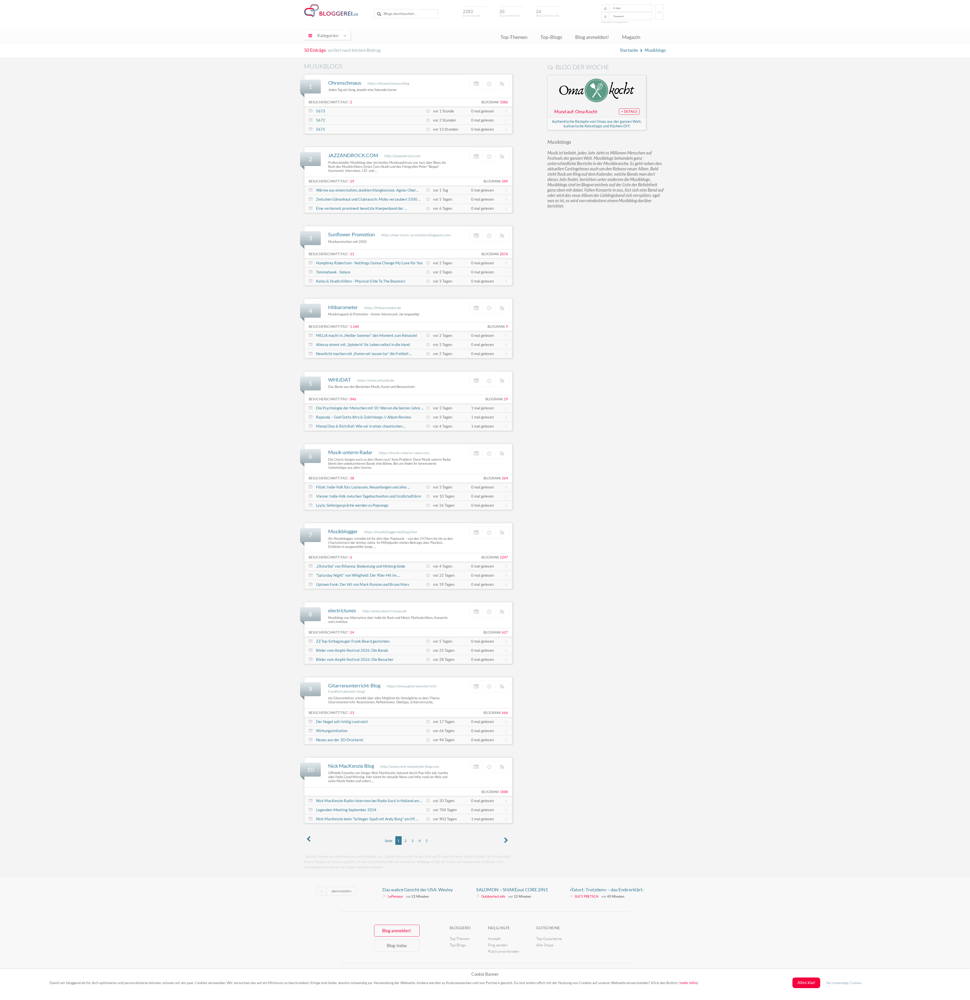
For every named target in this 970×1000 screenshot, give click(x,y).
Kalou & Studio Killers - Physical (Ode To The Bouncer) (360, 281)
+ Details (629, 111)
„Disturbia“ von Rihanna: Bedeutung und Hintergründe (360, 566)
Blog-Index (397, 945)
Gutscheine (548, 927)
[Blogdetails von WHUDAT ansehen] (476, 380)
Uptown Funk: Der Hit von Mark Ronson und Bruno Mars (362, 584)
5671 (320, 129)
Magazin (631, 37)
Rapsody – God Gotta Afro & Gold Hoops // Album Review (363, 417)
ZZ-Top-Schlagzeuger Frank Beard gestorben (353, 641)
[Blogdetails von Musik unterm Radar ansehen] (476, 453)
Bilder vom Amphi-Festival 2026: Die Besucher (355, 659)
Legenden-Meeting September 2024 (346, 809)
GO (660, 12)
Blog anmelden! (592, 37)
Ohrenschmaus (344, 83)
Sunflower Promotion (351, 234)
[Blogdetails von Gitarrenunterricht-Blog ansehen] (476, 686)
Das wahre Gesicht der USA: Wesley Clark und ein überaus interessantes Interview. (417, 889)
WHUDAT (339, 380)
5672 (320, 120)
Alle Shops (544, 945)
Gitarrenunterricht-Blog (354, 685)
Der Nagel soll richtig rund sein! (342, 721)
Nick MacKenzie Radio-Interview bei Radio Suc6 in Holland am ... (369, 800)
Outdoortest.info (493, 896)
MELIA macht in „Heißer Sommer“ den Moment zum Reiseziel (366, 335)
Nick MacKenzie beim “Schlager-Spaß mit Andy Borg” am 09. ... (367, 819)
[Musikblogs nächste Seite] (506, 840)
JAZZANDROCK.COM (353, 155)
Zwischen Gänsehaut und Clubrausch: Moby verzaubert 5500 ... (368, 199)
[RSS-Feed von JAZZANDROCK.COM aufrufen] (502, 156)
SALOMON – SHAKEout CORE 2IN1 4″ (512, 889)
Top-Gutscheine (549, 938)
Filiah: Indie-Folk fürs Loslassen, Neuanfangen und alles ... (363, 487)
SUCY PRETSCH (586, 896)
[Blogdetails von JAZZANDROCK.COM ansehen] (476, 156)
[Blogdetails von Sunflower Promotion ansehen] (476, 235)
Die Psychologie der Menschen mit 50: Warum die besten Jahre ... (369, 408)
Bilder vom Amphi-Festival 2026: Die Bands (352, 650)
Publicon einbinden (503, 951)
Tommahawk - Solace (333, 272)
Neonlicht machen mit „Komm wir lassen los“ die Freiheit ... (364, 353)
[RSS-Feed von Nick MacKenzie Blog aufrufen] (502, 766)
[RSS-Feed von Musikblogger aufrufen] (502, 532)
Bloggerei (460, 927)
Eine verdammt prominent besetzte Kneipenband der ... (361, 208)
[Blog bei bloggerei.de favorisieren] (489, 83)
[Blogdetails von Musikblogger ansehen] (476, 532)
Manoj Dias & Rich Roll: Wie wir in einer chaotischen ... (360, 426)
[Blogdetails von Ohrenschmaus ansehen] (476, 83)
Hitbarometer (343, 307)
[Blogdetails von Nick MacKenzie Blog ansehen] (476, 766)
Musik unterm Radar (350, 452)
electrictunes (342, 610)
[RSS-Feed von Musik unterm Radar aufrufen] (502, 453)
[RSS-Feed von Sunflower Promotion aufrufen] (502, 235)
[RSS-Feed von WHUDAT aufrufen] (502, 380)
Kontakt (494, 938)
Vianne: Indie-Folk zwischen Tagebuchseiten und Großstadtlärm (368, 496)
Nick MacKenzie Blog (351, 766)
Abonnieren (341, 891)
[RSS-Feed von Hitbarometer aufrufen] (502, 308)
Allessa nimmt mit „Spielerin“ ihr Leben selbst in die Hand (363, 344)
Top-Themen (513, 37)
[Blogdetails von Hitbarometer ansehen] (476, 308)
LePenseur (395, 896)
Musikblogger (343, 531)
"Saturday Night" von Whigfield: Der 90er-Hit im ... (357, 575)
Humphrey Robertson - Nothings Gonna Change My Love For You (369, 263)
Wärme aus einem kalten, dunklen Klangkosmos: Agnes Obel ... (367, 190)
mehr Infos (688, 983)
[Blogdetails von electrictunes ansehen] (476, 611)
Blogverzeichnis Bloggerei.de (331, 10)
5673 (320, 111)
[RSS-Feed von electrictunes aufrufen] (502, 611)
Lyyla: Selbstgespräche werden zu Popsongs (352, 505)
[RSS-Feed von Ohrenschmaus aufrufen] (502, 83)
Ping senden (498, 945)
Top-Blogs (551, 37)
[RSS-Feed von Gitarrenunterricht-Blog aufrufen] (502, 686)
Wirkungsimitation (331, 730)
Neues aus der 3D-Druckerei (339, 739)
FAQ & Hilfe (499, 927)
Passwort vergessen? (614, 22)
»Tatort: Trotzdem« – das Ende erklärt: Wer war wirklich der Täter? (607, 889)
